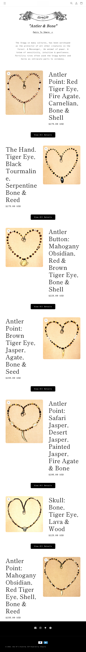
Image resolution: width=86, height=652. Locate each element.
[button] (4, 3)
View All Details (43, 135)
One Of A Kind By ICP (21, 647)
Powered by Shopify (38, 647)
